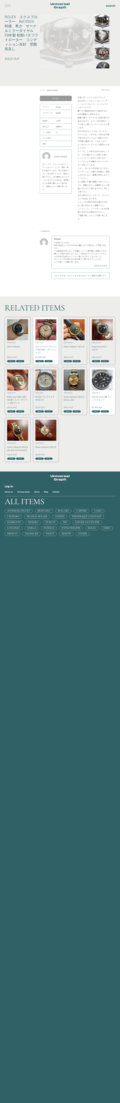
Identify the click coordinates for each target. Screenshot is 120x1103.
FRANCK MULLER (37, 516)
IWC (65, 522)
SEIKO (106, 528)
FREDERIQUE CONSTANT (86, 516)
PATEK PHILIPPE (71, 528)
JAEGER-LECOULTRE (87, 522)
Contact (56, 492)
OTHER (82, 534)
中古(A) (11, 361)
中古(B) (58, 112)
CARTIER (81, 511)
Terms (37, 492)
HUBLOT (50, 522)
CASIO (98, 511)
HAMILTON (14, 522)
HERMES (33, 522)
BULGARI (63, 511)
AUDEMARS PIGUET (18, 511)
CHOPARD (13, 516)
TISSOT (50, 534)
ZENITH (66, 534)
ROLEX (58, 107)
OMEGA (31, 528)
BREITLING (44, 511)
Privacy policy (23, 492)
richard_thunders (52, 90)
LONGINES (13, 528)
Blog (46, 492)
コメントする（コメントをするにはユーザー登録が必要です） (80, 275)
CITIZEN (60, 516)
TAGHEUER (31, 534)
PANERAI (49, 528)
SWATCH (12, 534)
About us (9, 492)
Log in (9, 486)
